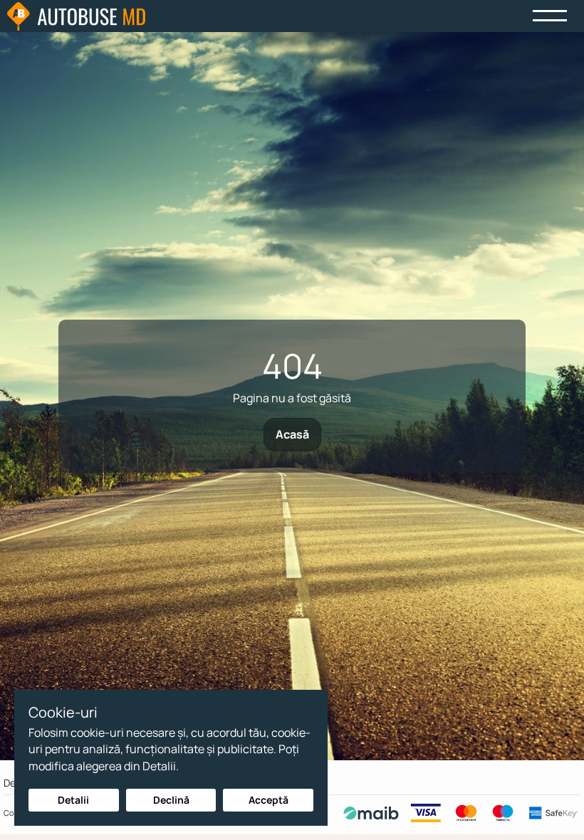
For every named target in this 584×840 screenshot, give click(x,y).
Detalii (73, 800)
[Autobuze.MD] (76, 16)
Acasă (292, 434)
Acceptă (268, 800)
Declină (171, 800)
